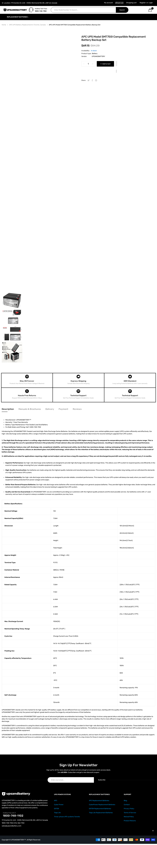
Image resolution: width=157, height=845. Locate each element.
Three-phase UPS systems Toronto (67, 817)
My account (108, 3)
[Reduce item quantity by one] (84, 63)
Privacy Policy (129, 809)
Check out (119, 3)
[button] (116, 64)
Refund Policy (129, 817)
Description (8, 409)
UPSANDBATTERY (98, 56)
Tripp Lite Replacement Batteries (101, 813)
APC (55, 801)
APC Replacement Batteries (99, 801)
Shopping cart (131, 3)
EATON (56, 809)
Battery (94, 54)
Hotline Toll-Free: (41, 9)
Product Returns (130, 821)
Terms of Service (130, 813)
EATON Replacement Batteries (100, 809)
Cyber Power (58, 805)
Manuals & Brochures (30, 409)
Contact (127, 805)
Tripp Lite (57, 813)
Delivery (49, 409)
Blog (125, 801)
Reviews (77, 409)
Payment (63, 409)
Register (143, 3)
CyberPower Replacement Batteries (102, 805)
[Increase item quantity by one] (92, 63)
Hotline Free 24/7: (9, 813)
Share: (83, 80)
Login (151, 3)
